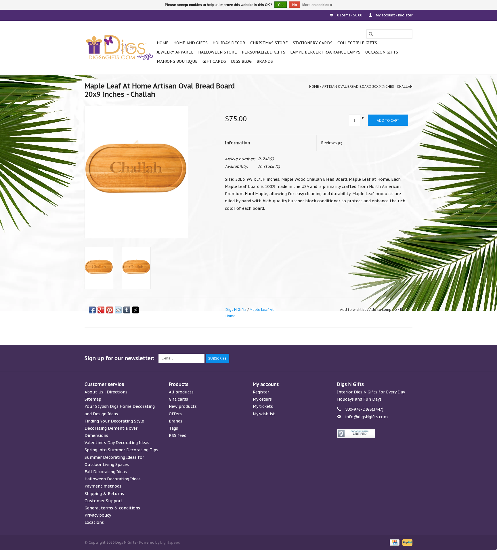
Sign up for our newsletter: (119, 358)
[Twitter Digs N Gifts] (356, 358)
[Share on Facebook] (92, 310)
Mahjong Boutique (177, 61)
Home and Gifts (190, 42)
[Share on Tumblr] (126, 310)
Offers (175, 413)
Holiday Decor (229, 42)
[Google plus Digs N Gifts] (366, 358)
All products (181, 392)
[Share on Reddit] (118, 310)
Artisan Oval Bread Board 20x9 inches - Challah (367, 86)
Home (163, 42)
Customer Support (104, 500)
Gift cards (214, 61)
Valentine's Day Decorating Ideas (117, 442)
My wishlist (264, 413)
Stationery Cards (312, 42)
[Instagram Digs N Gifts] (407, 358)
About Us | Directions (106, 392)
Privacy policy (98, 515)
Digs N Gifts (235, 309)
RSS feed (177, 435)
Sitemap (93, 399)
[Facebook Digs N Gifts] (345, 358)
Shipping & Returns (104, 493)
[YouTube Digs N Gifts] (387, 358)
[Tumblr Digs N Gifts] (397, 358)
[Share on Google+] (101, 310)
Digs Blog (241, 61)
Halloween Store (217, 52)
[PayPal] (406, 542)
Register (261, 392)
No (294, 5)
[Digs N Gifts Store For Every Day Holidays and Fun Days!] (120, 48)
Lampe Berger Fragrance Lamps (325, 52)
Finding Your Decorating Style (114, 421)
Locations (94, 522)
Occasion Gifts (381, 52)
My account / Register (393, 15)
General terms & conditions (112, 508)
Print (404, 309)
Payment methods (103, 486)
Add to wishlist (353, 309)
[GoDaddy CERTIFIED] (375, 433)
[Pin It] (109, 310)
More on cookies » (317, 5)
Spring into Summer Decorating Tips (121, 449)
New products (183, 406)
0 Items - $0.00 (349, 15)
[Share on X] (135, 310)
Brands (265, 61)
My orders (262, 399)
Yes (281, 5)
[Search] (370, 34)
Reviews (331, 142)
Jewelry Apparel (175, 52)
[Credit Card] (394, 542)
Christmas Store (269, 42)
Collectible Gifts (357, 42)
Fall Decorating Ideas (106, 471)
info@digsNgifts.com (366, 416)
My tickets (263, 406)
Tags (173, 428)
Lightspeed (170, 542)
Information (237, 142)
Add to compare (383, 309)
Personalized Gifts (263, 52)
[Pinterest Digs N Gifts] (376, 358)
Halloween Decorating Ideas (113, 479)
